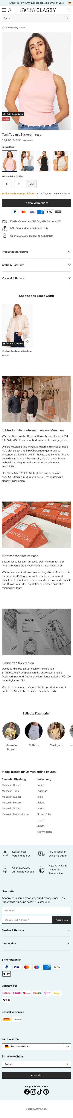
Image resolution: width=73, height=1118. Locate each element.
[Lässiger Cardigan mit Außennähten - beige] (17, 325)
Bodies (40, 785)
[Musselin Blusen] (11, 731)
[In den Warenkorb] (28, 342)
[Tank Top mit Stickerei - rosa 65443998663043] (23, 126)
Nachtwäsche (44, 832)
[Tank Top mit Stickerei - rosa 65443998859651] (39, 126)
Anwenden (36, 1075)
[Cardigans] (56, 731)
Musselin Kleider (11, 797)
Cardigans (56, 745)
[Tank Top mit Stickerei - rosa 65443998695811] (50, 126)
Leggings (41, 791)
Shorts (40, 826)
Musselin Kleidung (14, 779)
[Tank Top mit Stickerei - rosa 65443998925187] (44, 126)
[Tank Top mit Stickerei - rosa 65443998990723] (28, 126)
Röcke (39, 797)
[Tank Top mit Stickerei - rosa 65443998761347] (34, 126)
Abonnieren (62, 919)
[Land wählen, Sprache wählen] (70, 3)
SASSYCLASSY (40, 1109)
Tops (23, 27)
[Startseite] (3, 27)
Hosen (40, 820)
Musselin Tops (10, 791)
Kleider (40, 802)
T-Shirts (34, 745)
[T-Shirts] (34, 731)
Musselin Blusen (11, 747)
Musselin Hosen (11, 802)
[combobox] (36, 18)
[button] (69, 10)
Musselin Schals (11, 808)
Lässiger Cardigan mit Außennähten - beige (17, 351)
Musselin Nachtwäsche (15, 814)
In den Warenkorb (36, 203)
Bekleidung (13, 27)
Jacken (40, 808)
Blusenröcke (43, 814)
